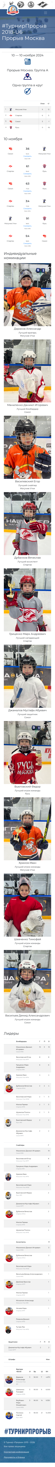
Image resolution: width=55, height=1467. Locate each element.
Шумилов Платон (23, 1112)
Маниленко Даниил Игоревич (27, 405)
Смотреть (27, 156)
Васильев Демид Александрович (27, 1015)
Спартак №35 (20, 1394)
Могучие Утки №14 (22, 1077)
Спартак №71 (20, 1310)
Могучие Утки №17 (22, 1059)
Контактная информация (16, 1452)
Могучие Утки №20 (22, 1099)
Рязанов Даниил (22, 1319)
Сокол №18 (19, 1051)
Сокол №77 (20, 1135)
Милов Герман (22, 1104)
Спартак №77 (20, 1284)
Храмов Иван (27, 862)
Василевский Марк (23, 1097)
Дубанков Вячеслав (27, 557)
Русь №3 (19, 1122)
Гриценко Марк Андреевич (27, 633)
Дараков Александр (27, 328)
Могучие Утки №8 (22, 1303)
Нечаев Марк (21, 1308)
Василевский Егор (27, 481)
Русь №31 (19, 1417)
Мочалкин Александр (25, 1300)
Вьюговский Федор (27, 786)
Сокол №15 (19, 1276)
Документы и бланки (14, 1457)
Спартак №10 (20, 1321)
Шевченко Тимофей (27, 939)
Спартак (18, 115)
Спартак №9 (20, 1069)
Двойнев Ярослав (23, 1282)
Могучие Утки (20, 109)
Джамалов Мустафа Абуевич (27, 710)
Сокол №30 (20, 1407)
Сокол (17, 121)
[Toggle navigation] (45, 12)
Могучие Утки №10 (22, 1329)
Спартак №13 (20, 1107)
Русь (17, 127)
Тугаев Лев (20, 1327)
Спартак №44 (20, 1088)
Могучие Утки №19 (22, 1114)
